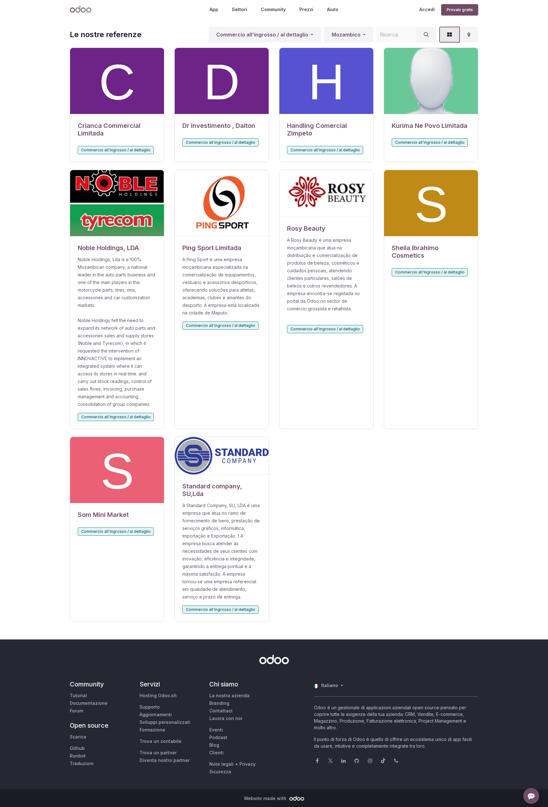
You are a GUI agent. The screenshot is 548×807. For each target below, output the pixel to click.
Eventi (216, 729)
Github (77, 748)
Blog (214, 745)
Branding (219, 703)
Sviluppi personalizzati (165, 722)
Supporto (150, 707)
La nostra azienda (229, 695)
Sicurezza (220, 771)
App (214, 9)
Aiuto (332, 9)
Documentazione (89, 703)
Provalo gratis (460, 9)
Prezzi (306, 9)
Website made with (266, 798)
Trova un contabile (160, 741)
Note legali (221, 764)
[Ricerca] (426, 35)
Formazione (152, 729)
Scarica (78, 736)
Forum (76, 710)
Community (273, 9)
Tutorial (78, 695)
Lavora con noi (225, 718)
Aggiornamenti (156, 714)
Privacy (247, 764)
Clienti (216, 752)
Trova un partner (158, 752)
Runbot (78, 755)
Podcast (218, 737)
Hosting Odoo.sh (158, 695)
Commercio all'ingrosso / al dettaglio (262, 34)
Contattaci (220, 710)
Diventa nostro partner (165, 760)
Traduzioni (82, 763)
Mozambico (346, 34)
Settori (239, 9)
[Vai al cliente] (117, 81)
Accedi (427, 9)
